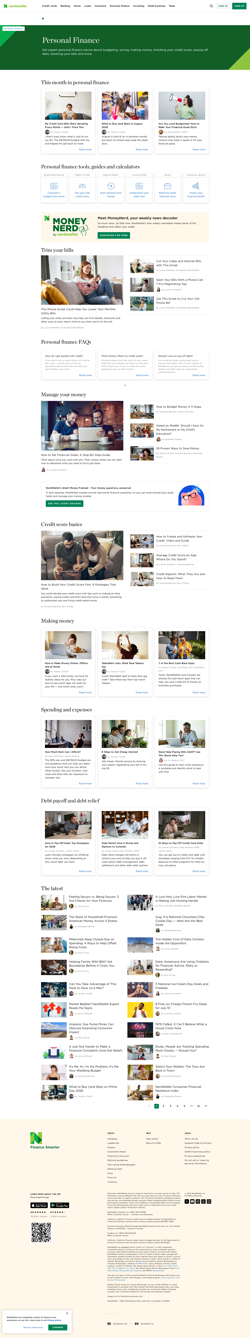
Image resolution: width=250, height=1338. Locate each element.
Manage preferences (33, 1327)
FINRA (140, 1263)
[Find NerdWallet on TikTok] (209, 1202)
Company (112, 1139)
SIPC (146, 1263)
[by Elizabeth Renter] (71, 926)
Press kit (111, 1177)
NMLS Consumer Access (117, 1214)
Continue (57, 1327)
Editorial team (114, 1169)
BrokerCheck (158, 1270)
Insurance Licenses (135, 1228)
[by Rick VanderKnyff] (157, 1033)
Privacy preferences (195, 1156)
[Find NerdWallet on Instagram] (198, 1202)
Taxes (172, 6)
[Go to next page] (205, 1106)
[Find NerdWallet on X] (187, 1202)
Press (110, 1173)
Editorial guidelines (117, 1160)
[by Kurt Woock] (71, 1037)
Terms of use (191, 1139)
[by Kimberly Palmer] (158, 439)
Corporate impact (116, 1151)
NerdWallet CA (147, 1324)
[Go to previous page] (149, 1106)
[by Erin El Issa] (71, 906)
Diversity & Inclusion (118, 1156)
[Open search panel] (211, 6)
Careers (111, 1147)
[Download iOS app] (39, 1205)
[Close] (67, 1313)
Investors (112, 1182)
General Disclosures (120, 1270)
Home (77, 6)
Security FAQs (153, 1143)
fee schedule (135, 1270)
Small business (156, 6)
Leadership (113, 1143)
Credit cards (49, 6)
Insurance (100, 6)
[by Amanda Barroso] (157, 930)
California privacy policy (197, 1151)
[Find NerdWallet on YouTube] (192, 1202)
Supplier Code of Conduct (198, 1143)
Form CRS (167, 1266)
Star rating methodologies (121, 1164)
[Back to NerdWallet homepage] (43, 18)
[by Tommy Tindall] (71, 993)
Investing (138, 6)
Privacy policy (192, 1147)
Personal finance (120, 6)
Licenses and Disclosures (142, 1214)
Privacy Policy (129, 1268)
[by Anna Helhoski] (157, 948)
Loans (87, 6)
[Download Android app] (59, 1205)
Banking (65, 6)
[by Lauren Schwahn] (158, 289)
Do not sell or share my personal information (197, 1162)
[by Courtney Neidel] (157, 1013)
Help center (152, 1139)
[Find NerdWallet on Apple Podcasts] (203, 1202)
